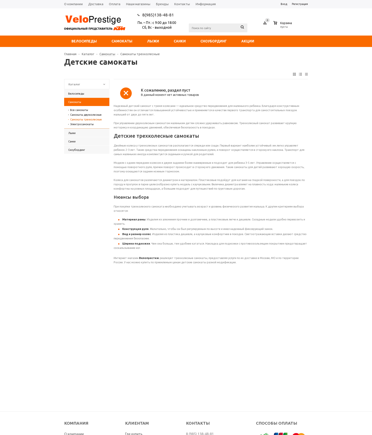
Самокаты (122, 41)
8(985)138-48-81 (158, 14)
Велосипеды (84, 41)
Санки (180, 41)
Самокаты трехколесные (86, 119)
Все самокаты (79, 110)
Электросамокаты (82, 124)
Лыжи (153, 41)
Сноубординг (213, 41)
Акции (247, 41)
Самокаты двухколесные (86, 114)
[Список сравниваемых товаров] (265, 25)
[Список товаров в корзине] (283, 26)
